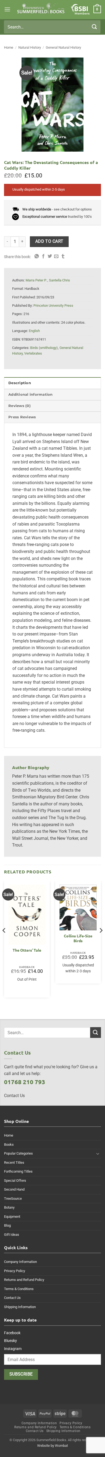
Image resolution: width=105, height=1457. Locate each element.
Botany (9, 1207)
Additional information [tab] (30, 394)
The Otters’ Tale (27, 950)
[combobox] (52, 26)
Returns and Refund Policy (24, 1280)
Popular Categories (18, 1153)
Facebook (12, 1333)
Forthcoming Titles (18, 1171)
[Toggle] (97, 1153)
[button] (7, 9)
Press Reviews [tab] (22, 417)
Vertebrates (33, 353)
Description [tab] (19, 383)
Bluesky (10, 1340)
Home (8, 47)
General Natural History (63, 47)
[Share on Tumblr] (63, 256)
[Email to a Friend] (56, 256)
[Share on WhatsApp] (36, 256)
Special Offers (15, 1181)
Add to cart (49, 241)
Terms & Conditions (19, 1289)
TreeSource (13, 1199)
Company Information (20, 1262)
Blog (7, 1225)
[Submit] (94, 27)
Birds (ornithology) (44, 348)
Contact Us (12, 1298)
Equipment (12, 1217)
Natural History (29, 47)
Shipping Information (20, 1307)
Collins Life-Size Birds (78, 938)
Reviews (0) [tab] (19, 406)
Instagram (13, 1349)
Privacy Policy (14, 1271)
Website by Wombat (52, 1446)
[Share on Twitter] (50, 256)
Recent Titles (14, 1162)
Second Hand (14, 1189)
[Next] (100, 941)
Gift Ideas (11, 1235)
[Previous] (4, 941)
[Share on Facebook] (43, 256)
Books (9, 1144)
